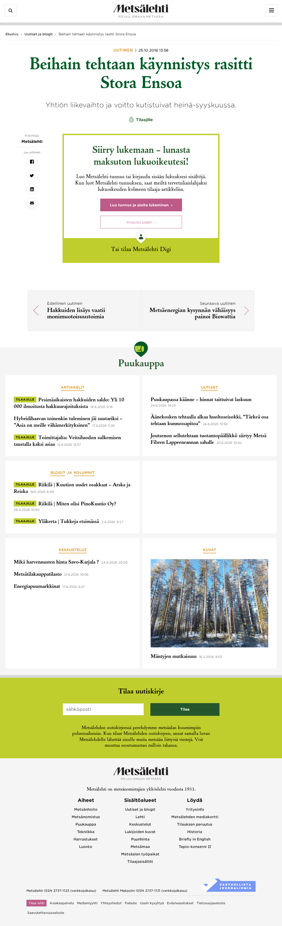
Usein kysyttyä (152, 903)
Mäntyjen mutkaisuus (174, 657)
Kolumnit (84, 473)
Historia (194, 832)
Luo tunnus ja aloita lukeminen (139, 205)
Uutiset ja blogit (39, 34)
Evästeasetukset (180, 903)
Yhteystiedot (111, 903)
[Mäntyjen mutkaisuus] (209, 604)
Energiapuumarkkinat (37, 586)
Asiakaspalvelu (62, 903)
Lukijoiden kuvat (140, 832)
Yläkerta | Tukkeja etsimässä (68, 522)
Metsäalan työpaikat (140, 854)
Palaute (131, 903)
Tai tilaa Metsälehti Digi (141, 250)
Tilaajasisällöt (140, 862)
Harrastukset (86, 839)
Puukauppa (141, 364)
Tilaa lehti (36, 903)
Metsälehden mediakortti (194, 817)
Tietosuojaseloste (211, 903)
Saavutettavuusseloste (45, 913)
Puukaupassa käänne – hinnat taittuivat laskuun (201, 400)
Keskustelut (73, 550)
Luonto (85, 847)
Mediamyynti (87, 903)
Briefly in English (194, 839)
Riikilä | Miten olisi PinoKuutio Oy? (77, 504)
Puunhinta (140, 839)
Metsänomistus (86, 817)
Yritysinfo (195, 809)
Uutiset (209, 387)
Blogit (57, 473)
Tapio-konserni (193, 847)
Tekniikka (85, 832)
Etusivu (12, 34)
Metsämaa (140, 847)
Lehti (140, 817)
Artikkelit (73, 387)
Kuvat (209, 550)
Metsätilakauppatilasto (38, 574)
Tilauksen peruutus (194, 824)
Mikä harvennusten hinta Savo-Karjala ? (56, 562)
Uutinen (123, 50)
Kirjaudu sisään (139, 222)
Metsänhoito (85, 809)
